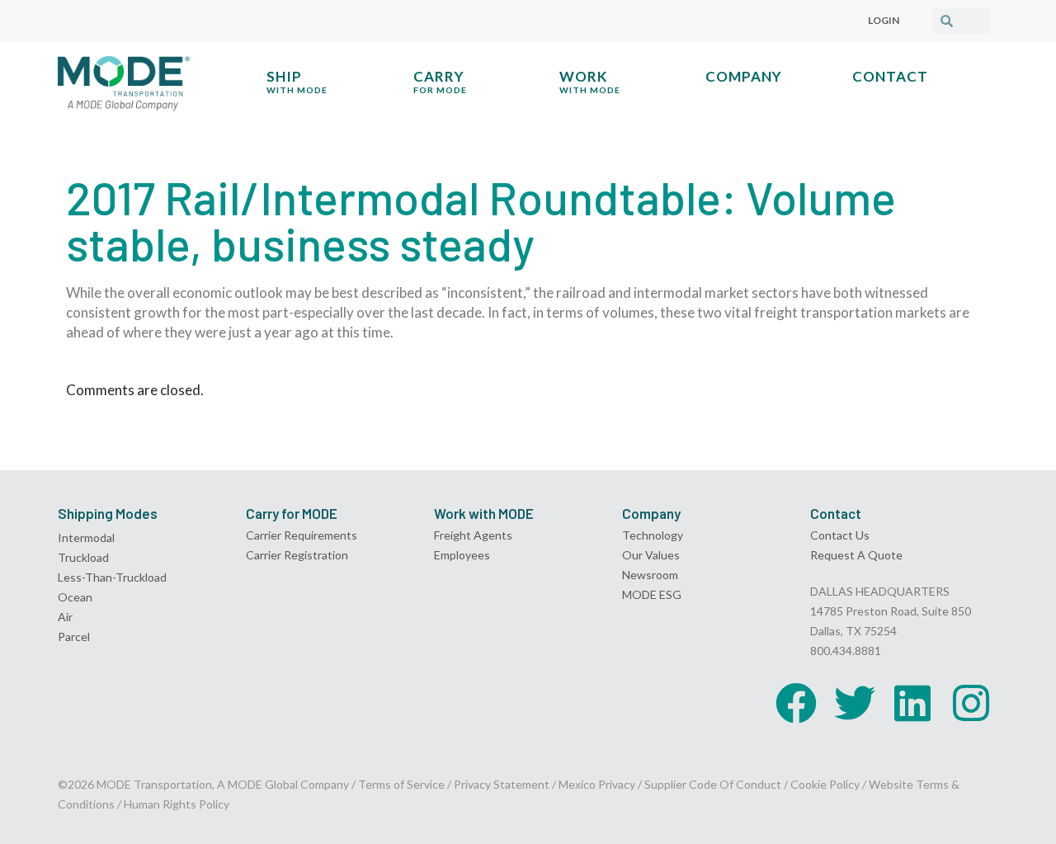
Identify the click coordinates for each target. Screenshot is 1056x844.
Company (743, 76)
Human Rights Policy (176, 804)
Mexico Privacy (597, 784)
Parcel (74, 636)
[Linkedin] (912, 703)
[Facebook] (796, 703)
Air (65, 617)
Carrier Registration (297, 555)
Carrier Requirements (301, 535)
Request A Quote (856, 555)
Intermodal (86, 537)
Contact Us (840, 535)
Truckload (83, 557)
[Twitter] (854, 703)
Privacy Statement (503, 784)
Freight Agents (473, 535)
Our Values (651, 555)
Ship (297, 81)
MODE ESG (651, 594)
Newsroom (650, 575)
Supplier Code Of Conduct (712, 784)
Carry (440, 81)
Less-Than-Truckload (112, 577)
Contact (890, 76)
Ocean (75, 597)
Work (589, 81)
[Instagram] (971, 703)
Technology (652, 535)
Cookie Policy (825, 784)
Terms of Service (401, 784)
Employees (462, 555)
